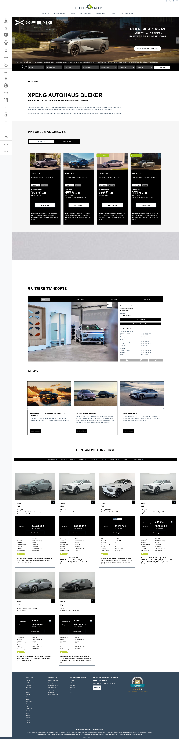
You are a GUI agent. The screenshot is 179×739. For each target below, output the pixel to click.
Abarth (28, 715)
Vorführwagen (52, 687)
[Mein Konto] (173, 2)
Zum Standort (141, 319)
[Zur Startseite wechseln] (89, 6)
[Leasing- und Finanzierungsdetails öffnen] (171, 522)
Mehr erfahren (35, 431)
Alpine (28, 720)
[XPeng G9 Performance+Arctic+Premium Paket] (77, 486)
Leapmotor (29, 708)
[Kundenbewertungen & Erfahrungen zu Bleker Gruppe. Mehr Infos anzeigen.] (137, 682)
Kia (27, 696)
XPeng (28, 710)
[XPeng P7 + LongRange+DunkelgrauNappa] (77, 585)
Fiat (27, 706)
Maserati (28, 717)
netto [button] (120, 518)
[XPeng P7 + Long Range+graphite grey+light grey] (35, 585)
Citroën (28, 680)
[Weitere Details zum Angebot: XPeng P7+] (112, 161)
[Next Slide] (177, 40)
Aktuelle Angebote (53, 680)
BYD (27, 713)
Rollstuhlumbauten (53, 694)
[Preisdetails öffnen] (45, 193)
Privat (41, 141)
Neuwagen (51, 683)
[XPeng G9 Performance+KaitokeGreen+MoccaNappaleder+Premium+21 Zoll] (35, 486)
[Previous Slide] (13, 40)
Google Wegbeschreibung (140, 324)
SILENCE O (29, 722)
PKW (25, 66)
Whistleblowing (98, 729)
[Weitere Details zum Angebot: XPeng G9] (78, 161)
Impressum (79, 729)
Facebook (73, 680)
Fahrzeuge (45, 13)
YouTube (72, 685)
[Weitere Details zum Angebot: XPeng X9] (146, 161)
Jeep (27, 703)
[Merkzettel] (170, 2)
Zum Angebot (45, 205)
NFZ (25, 68)
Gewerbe (66, 141)
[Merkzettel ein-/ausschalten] (53, 502)
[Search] (166, 2)
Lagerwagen (51, 690)
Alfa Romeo (29, 701)
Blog (71, 692)
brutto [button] (115, 518)
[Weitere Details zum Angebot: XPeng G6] (45, 161)
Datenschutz (88, 729)
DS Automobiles (30, 683)
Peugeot (28, 685)
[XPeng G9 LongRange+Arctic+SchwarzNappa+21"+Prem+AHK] (158, 486)
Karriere (112, 13)
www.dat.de (116, 734)
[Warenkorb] (177, 2)
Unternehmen (100, 13)
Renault (28, 687)
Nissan (28, 694)
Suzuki (28, 699)
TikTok (71, 690)
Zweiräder (51, 692)
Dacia (27, 692)
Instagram (73, 683)
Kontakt (97, 687)
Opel (27, 690)
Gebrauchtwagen (53, 685)
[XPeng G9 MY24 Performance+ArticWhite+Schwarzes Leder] (117, 486)
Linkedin (72, 687)
